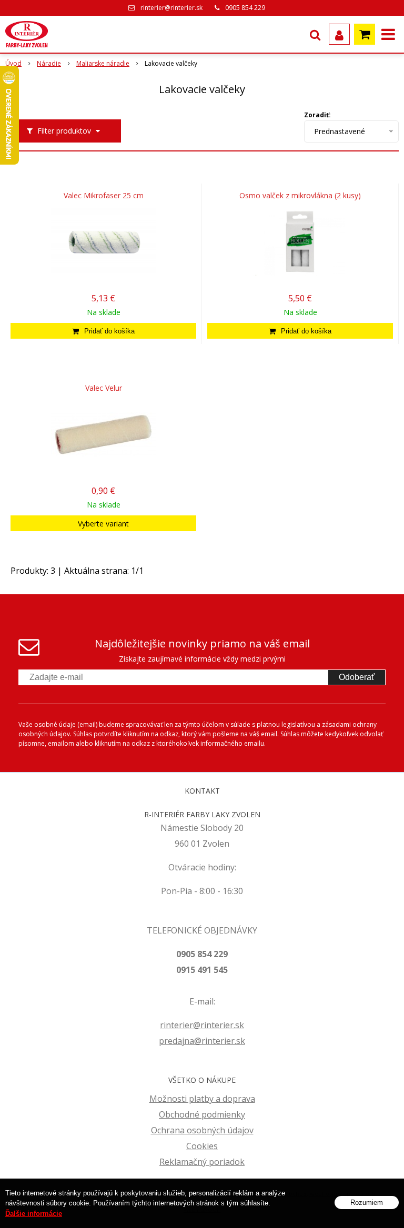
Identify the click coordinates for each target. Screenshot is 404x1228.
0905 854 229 (245, 7)
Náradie (49, 63)
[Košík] (364, 34)
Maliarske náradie (102, 63)
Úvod (13, 63)
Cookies (202, 1146)
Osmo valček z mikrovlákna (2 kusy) (300, 195)
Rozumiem (366, 1202)
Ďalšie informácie (33, 1213)
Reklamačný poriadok (202, 1162)
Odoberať (357, 677)
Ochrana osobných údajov (202, 1130)
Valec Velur (103, 388)
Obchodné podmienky (202, 1114)
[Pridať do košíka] (103, 331)
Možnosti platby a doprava (202, 1098)
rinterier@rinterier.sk (171, 7)
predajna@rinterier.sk (202, 1041)
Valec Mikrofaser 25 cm (104, 195)
